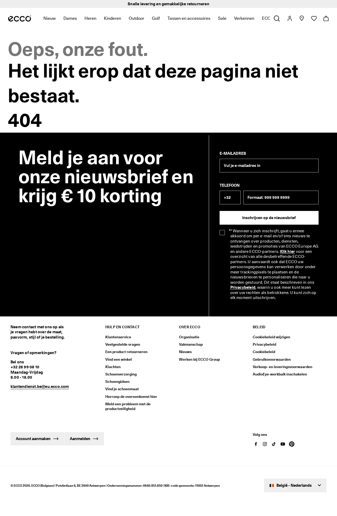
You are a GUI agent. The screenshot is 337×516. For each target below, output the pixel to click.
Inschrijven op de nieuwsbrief (269, 217)
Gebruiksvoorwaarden (272, 359)
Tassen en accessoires (188, 18)
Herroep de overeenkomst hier (131, 396)
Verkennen (244, 18)
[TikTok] (274, 444)
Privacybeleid (264, 344)
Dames (70, 18)
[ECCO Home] (19, 18)
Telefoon (230, 185)
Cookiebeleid (264, 352)
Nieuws (185, 352)
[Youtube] (283, 444)
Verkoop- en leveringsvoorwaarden (282, 367)
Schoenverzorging (121, 374)
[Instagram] (265, 444)
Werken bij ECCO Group (199, 359)
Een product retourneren (126, 352)
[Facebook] (256, 444)
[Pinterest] (292, 444)
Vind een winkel (118, 359)
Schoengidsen (117, 381)
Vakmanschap (191, 344)
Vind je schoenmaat (122, 389)
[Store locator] (302, 18)
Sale (222, 18)
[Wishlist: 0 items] (314, 18)
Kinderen (112, 18)
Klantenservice (118, 337)
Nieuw (49, 18)
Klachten (113, 367)
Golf (156, 18)
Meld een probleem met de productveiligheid (128, 406)
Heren (90, 18)
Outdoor (136, 18)
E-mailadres (233, 153)
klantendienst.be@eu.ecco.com (40, 386)
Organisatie (189, 337)
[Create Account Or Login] (289, 18)
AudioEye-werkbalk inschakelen (280, 374)
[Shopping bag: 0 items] (326, 18)
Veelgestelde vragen (122, 344)
